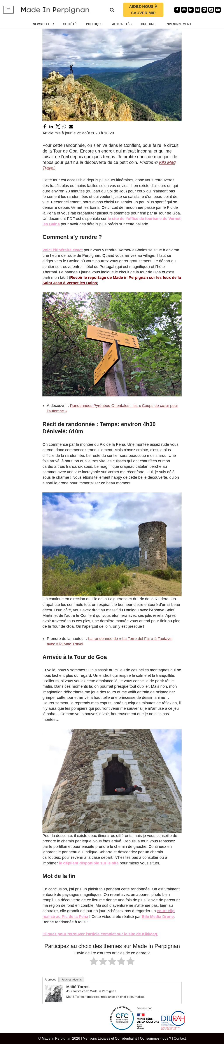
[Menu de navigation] (8, 10)
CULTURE (148, 24)
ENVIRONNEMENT (178, 24)
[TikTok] (211, 10)
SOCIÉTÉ (70, 24)
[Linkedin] (191, 10)
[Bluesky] (197, 10)
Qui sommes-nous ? (155, 1038)
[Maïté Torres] (54, 1001)
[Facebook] (177, 10)
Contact (180, 1038)
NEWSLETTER (43, 24)
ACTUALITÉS (121, 24)
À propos (50, 979)
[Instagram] (184, 10)
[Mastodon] (204, 10)
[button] (112, 344)
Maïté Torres (77, 987)
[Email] (71, 126)
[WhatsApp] (64, 126)
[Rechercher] (112, 9)
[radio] (94, 962)
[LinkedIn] (51, 126)
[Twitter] (58, 126)
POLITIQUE (94, 24)
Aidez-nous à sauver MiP (143, 9)
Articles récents (72, 979)
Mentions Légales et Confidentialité (110, 1038)
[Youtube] (218, 10)
